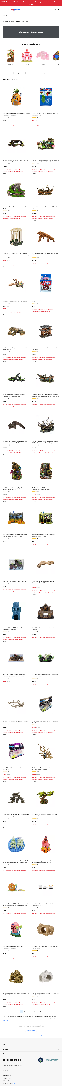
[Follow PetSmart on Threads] (11, 1051)
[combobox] (31, 15)
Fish (4, 21)
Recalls (4, 1058)
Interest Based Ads (7, 1066)
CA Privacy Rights (7, 1071)
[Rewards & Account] (8, 10)
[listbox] (31, 56)
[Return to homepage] (15, 9)
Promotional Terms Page (36, 1035)
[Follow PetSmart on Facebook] (4, 1051)
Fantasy (27, 64)
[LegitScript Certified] (39, 1051)
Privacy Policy (6, 1064)
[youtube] (19, 1051)
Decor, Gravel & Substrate (13, 21)
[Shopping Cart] (59, 10)
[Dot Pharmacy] (51, 1051)
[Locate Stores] (55, 10)
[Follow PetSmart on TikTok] (15, 1051)
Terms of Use (5, 1061)
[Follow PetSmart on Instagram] (7, 1051)
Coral (43, 64)
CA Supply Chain (6, 1069)
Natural (10, 64)
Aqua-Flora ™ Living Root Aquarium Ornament (15, 581)
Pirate (59, 64)
